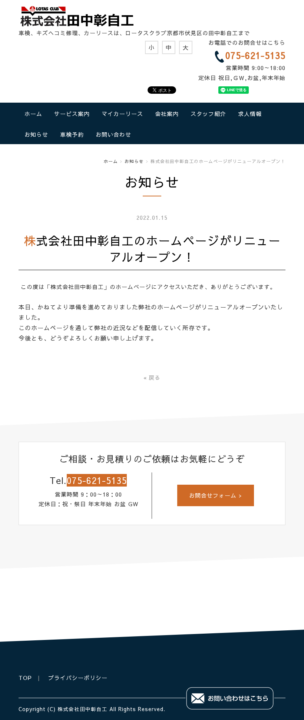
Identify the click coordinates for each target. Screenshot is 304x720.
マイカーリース (122, 113)
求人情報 (250, 113)
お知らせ (36, 134)
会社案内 (167, 113)
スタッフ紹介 (208, 113)
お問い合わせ (113, 134)
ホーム (33, 113)
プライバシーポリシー (78, 677)
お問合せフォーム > (215, 495)
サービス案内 (72, 113)
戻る (152, 377)
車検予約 (72, 134)
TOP (25, 677)
